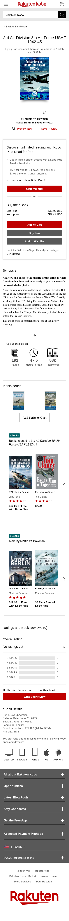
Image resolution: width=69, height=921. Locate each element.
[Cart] (61, 4)
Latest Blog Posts (16, 797)
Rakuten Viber (42, 870)
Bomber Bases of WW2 (38, 122)
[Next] (64, 483)
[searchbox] (34, 14)
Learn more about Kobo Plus (26, 180)
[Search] (62, 14)
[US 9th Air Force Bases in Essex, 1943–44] (18, 408)
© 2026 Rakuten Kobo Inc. (19, 857)
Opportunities (13, 786)
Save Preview (49, 128)
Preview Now (24, 128)
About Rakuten (43, 881)
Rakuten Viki (23, 870)
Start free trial (34, 188)
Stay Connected (15, 809)
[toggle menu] (6, 4)
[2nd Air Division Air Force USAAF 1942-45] (50, 408)
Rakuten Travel (48, 876)
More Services (22, 881)
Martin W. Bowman (36, 118)
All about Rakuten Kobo (20, 774)
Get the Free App (15, 820)
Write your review (34, 696)
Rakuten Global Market (22, 876)
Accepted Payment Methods (23, 833)
